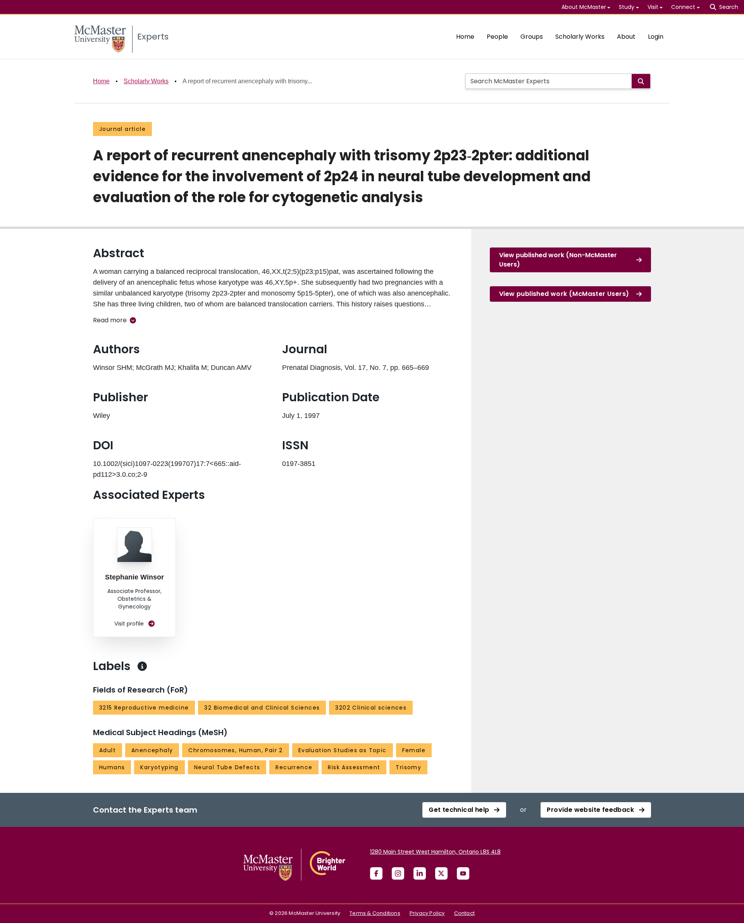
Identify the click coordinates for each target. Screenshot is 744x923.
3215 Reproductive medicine (144, 708)
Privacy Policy (427, 913)
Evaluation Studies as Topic (342, 750)
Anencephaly (152, 750)
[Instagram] (398, 873)
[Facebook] (376, 873)
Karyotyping (159, 767)
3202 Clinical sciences (370, 708)
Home (465, 36)
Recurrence (294, 767)
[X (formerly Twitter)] (441, 873)
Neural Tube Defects (227, 767)
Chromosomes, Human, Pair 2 (235, 750)
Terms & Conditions (375, 913)
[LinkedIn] (419, 873)
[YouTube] (463, 873)
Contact (464, 913)
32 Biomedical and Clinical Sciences (262, 708)
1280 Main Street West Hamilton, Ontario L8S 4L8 (435, 852)
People (497, 36)
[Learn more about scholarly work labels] (142, 666)
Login (655, 36)
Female (413, 750)
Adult (107, 750)
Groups (531, 36)
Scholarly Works (579, 36)
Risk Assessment (354, 767)
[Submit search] (641, 81)
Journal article (122, 129)
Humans (112, 767)
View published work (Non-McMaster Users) (558, 260)
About (626, 36)
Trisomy (408, 767)
